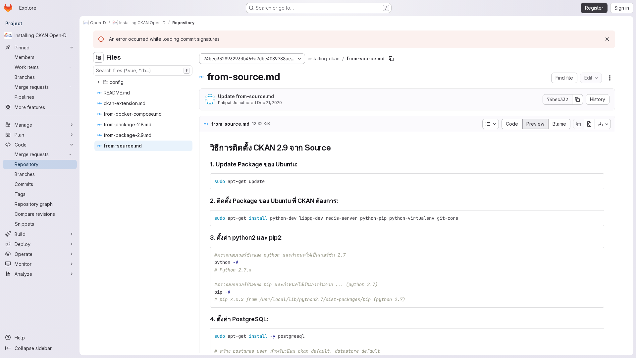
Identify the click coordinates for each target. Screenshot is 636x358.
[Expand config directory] (98, 82)
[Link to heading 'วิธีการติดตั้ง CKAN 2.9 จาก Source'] (335, 147)
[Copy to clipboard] (596, 181)
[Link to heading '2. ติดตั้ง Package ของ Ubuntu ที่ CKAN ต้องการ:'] (341, 200)
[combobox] (142, 70)
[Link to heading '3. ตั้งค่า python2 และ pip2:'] (286, 237)
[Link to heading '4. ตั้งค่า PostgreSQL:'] (271, 319)
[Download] (603, 124)
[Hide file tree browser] (98, 57)
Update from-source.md (246, 96)
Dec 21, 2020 (269, 102)
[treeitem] (143, 82)
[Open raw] (589, 124)
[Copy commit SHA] (577, 99)
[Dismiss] (607, 39)
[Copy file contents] (578, 124)
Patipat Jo (228, 102)
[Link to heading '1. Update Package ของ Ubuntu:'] (300, 164)
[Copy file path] (391, 58)
